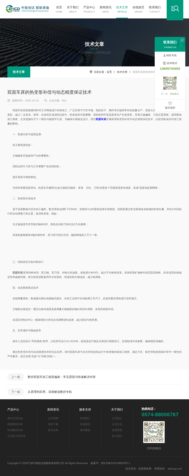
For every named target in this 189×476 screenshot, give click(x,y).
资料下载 (53, 424)
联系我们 (155, 9)
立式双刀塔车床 (16, 436)
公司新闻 (53, 418)
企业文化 (117, 424)
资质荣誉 (117, 430)
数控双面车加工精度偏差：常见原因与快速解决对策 (62, 376)
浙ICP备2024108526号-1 (115, 463)
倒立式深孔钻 (15, 418)
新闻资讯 (105, 9)
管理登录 (159, 468)
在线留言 (138, 9)
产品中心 (89, 9)
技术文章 (122, 9)
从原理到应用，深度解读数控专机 (50, 391)
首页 (59, 9)
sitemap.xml (175, 468)
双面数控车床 (15, 424)
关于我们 (73, 9)
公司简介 (117, 418)
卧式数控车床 (15, 430)
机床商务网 (144, 468)
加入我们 (117, 436)
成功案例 (85, 430)
